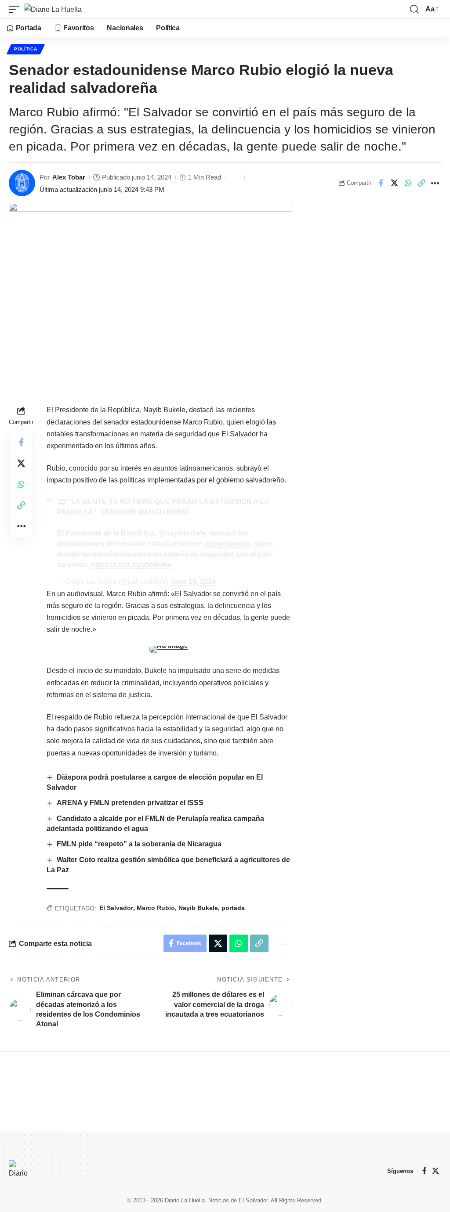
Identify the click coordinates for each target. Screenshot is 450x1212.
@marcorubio (227, 543)
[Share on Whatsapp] (408, 183)
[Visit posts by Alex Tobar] (22, 183)
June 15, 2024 (193, 581)
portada (233, 907)
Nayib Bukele (198, 907)
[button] (16, 9)
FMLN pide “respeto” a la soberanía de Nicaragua (139, 844)
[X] (435, 1171)
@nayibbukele (182, 533)
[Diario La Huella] (53, 9)
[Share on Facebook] (380, 183)
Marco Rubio (156, 907)
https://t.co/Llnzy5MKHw (131, 564)
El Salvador (116, 907)
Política (25, 49)
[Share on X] (394, 183)
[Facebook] (424, 1171)
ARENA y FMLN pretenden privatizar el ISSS (130, 802)
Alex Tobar (68, 177)
